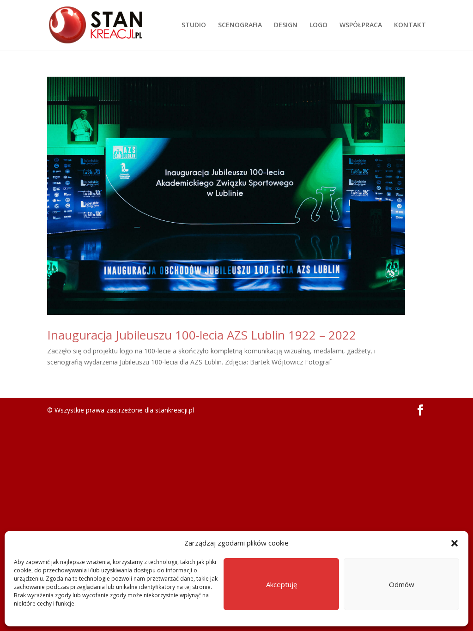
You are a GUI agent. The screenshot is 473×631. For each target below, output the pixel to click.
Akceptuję (281, 584)
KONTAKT (410, 25)
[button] (454, 543)
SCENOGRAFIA (240, 25)
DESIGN (285, 25)
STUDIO (194, 25)
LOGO (318, 25)
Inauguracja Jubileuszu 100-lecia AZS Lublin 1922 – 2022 (201, 335)
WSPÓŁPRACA (361, 25)
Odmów (401, 584)
